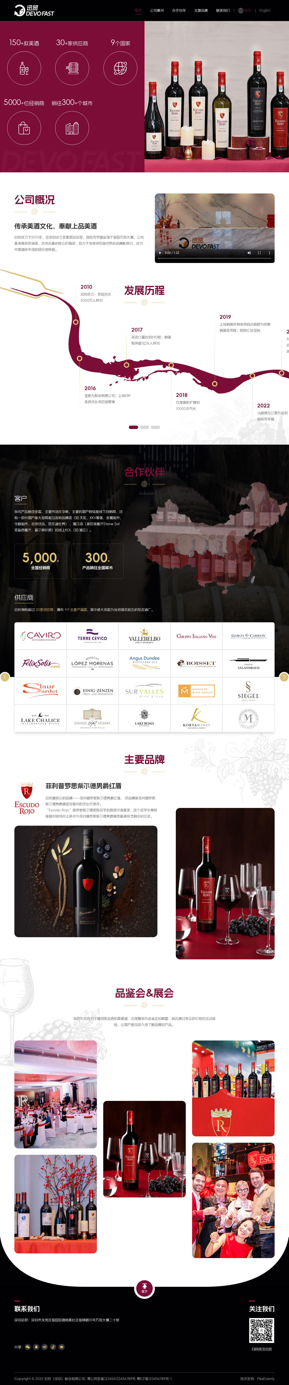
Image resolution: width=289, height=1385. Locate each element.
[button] (133, 427)
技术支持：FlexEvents (257, 1378)
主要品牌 (201, 10)
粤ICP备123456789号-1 (154, 1378)
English (265, 10)
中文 (247, 10)
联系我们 (223, 10)
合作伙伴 (179, 10)
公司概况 (157, 10)
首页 (138, 10)
